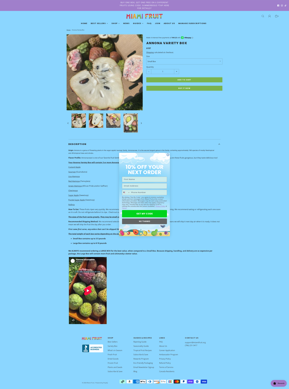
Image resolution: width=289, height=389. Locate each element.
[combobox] (126, 192)
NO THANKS (144, 221)
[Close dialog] (168, 155)
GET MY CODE (144, 213)
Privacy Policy (160, 206)
